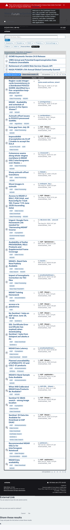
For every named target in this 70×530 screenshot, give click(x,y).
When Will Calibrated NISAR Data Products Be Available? (19, 389)
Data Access (14, 149)
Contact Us (63, 485)
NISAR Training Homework (16, 293)
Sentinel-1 (18, 321)
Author (16, 46)
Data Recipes (19, 453)
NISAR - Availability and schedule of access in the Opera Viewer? (18, 106)
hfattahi (43, 172)
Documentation (20, 298)
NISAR (25, 98)
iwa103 (42, 261)
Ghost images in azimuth (16, 185)
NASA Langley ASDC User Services (17, 488)
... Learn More (35, 7)
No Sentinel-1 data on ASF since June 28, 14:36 (19, 315)
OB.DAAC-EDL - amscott (49, 220)
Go (29, 513)
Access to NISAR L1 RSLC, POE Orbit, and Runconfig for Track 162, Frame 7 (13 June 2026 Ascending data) (19, 202)
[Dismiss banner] (64, 5)
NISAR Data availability (14, 461)
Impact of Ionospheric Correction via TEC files (19, 277)
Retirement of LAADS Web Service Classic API (30, 66)
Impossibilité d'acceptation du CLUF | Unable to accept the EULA (19, 140)
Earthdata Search (16, 434)
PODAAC (20, 371)
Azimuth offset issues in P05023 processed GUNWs (19, 118)
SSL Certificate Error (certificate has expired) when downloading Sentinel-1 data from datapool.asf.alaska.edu (19, 331)
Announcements (20, 368)
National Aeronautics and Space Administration (14, 490)
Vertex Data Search (16, 440)
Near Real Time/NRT (17, 289)
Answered (9, 43)
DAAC (29, 43)
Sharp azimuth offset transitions (19, 173)
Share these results (29, 74)
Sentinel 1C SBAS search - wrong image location (19, 400)
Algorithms (18, 95)
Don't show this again (10, 21)
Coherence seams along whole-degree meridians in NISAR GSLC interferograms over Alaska (19, 158)
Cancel (23, 513)
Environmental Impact (17, 235)
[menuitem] (63, 27)
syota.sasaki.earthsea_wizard (49, 82)
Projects (38, 43)
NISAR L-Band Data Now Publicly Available (18, 263)
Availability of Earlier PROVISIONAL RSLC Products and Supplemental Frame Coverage (18, 247)
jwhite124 (43, 443)
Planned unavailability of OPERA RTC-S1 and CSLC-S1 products (19, 363)
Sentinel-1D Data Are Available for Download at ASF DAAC (19, 419)
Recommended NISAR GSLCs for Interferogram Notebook (19, 447)
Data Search (14, 272)
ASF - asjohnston (46, 374)
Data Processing (15, 98)
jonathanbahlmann (47, 275)
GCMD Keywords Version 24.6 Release (27, 56)
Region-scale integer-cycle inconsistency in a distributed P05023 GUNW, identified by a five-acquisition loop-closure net (19, 87)
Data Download (15, 214)
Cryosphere (19, 233)
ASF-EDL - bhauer (46, 386)
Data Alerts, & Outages (23, 52)
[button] (54, 75)
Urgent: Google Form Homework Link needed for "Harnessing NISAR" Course (18, 225)
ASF (11, 95)
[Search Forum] (64, 36)
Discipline (20, 43)
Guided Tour (24, 26)
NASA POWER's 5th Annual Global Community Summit (34, 69)
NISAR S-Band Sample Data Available (19, 376)
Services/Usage (51, 43)
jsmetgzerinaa (45, 102)
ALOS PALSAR (15, 147)
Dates (7, 46)
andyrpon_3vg (45, 184)
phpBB (49, 487)
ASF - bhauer (45, 127)
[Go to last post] (38, 84)
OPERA (12, 371)
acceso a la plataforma (14, 305)
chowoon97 (44, 153)
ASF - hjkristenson (47, 242)
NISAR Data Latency (18, 348)
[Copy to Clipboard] (0, 524)
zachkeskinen (45, 115)
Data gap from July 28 (19, 127)
